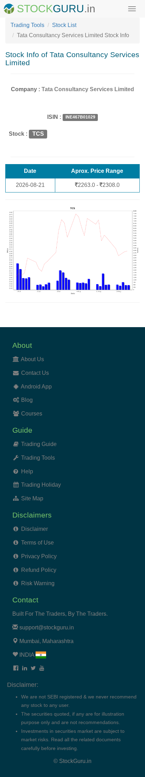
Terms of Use (37, 543)
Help (27, 471)
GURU (68, 8)
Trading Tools (27, 25)
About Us (32, 359)
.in (89, 8)
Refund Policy (38, 570)
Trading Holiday (41, 485)
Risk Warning (38, 583)
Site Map (32, 498)
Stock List (64, 25)
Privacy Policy (39, 556)
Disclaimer (34, 529)
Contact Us (35, 373)
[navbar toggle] (132, 9)
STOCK (35, 8)
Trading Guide (39, 444)
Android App (36, 387)
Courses (31, 414)
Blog (27, 400)
